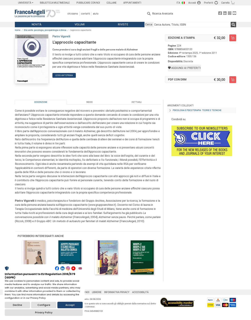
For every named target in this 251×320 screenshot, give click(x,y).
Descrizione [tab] (40, 102)
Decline (17, 305)
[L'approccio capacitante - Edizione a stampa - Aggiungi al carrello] (232, 37)
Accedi (192, 2)
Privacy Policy (43, 312)
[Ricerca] (233, 24)
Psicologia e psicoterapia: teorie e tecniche (197, 110)
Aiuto (96, 13)
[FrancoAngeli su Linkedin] (225, 13)
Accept (70, 305)
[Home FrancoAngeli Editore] (37, 14)
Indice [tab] (89, 102)
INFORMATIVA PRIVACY (116, 292)
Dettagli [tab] (137, 102)
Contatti (85, 13)
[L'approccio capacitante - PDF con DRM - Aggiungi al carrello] (232, 79)
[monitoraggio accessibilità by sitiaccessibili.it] (177, 299)
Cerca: (149, 24)
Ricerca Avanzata (162, 13)
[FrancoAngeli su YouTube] (234, 13)
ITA (178, 2)
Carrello (225, 2)
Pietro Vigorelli (61, 36)
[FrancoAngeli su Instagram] (229, 13)
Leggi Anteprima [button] (64, 75)
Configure (43, 305)
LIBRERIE (97, 292)
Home (17, 30)
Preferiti (208, 2)
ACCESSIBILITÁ (140, 292)
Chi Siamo (72, 13)
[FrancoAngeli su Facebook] (220, 13)
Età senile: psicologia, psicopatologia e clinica (45, 30)
